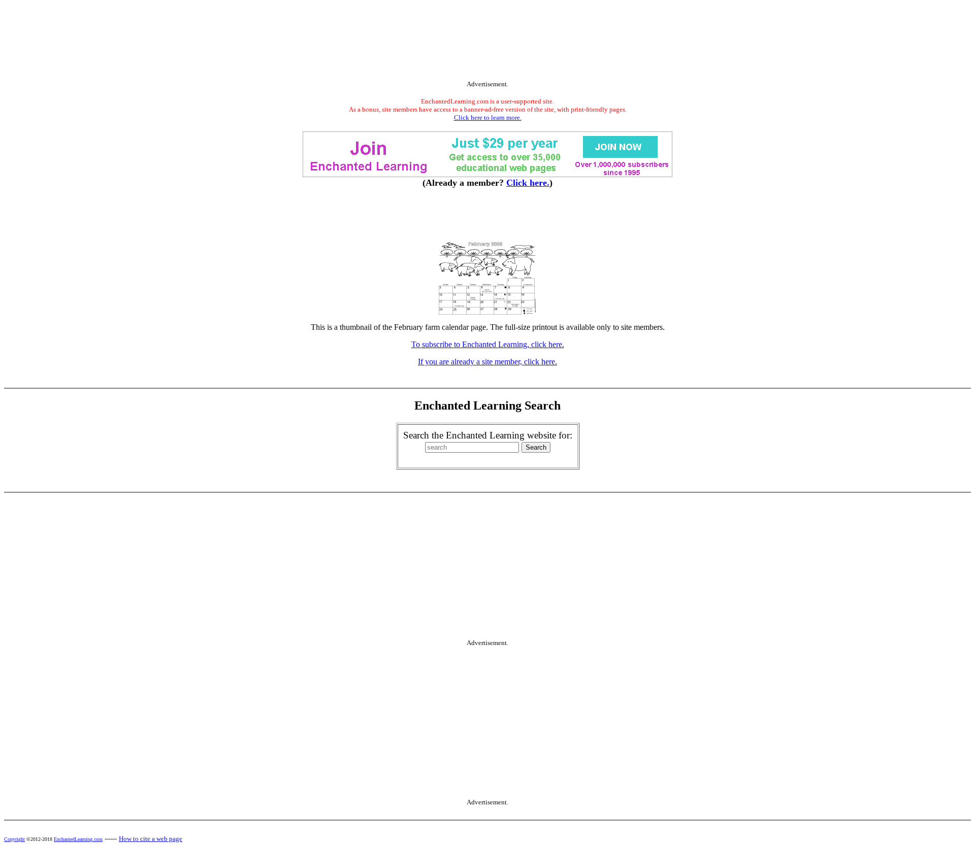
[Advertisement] (487, 42)
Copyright (14, 839)
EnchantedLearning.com (78, 839)
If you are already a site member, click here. (487, 361)
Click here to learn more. (488, 117)
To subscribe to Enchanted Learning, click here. (487, 344)
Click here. (527, 183)
